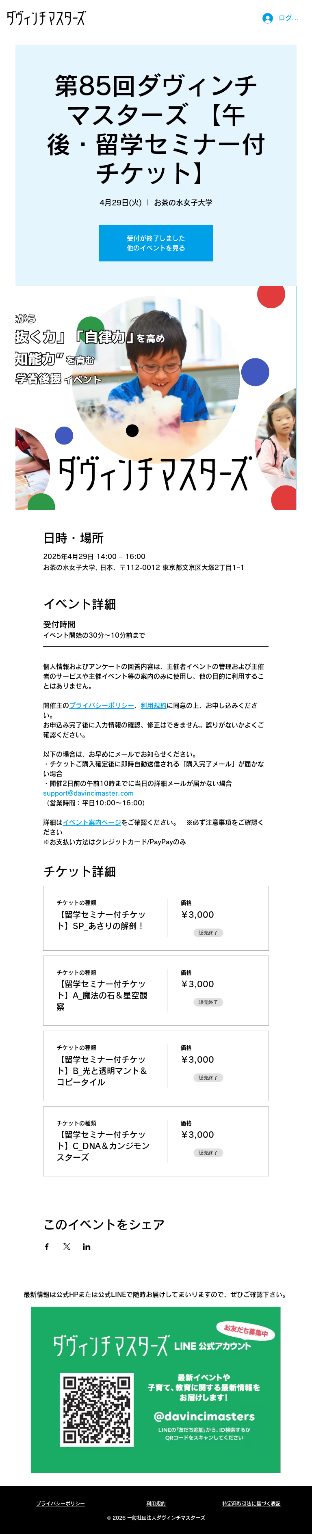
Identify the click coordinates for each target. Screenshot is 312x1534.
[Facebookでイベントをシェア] (47, 1246)
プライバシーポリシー (60, 1503)
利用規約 (156, 1503)
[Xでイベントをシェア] (67, 1246)
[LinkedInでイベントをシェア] (87, 1246)
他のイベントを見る (156, 248)
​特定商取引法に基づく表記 (251, 1503)
